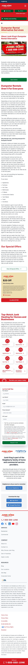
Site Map (3, 572)
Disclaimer (3, 630)
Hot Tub (5, 361)
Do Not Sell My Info (6, 624)
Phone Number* (6, 410)
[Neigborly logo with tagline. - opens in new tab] (21, 451)
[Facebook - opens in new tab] (2, 524)
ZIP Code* (4, 416)
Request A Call (14, 442)
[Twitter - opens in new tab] (6, 524)
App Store (15, 500)
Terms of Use (4, 615)
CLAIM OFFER (14, 300)
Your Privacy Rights (8, 627)
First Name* (5, 390)
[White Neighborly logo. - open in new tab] (4, 1)
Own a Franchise (6, 553)
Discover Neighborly (13, 488)
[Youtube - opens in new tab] (13, 524)
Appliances (6, 353)
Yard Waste (19, 361)
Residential (4, 531)
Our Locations (5, 569)
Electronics (19, 344)
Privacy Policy (14, 432)
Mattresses (19, 353)
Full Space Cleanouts (19, 371)
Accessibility (4, 621)
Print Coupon (7, 295)
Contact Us (4, 547)
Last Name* (5, 397)
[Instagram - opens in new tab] (17, 524)
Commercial (4, 534)
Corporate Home (6, 576)
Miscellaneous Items (7, 371)
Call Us (21, 10)
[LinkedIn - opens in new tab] (9, 524)
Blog (2, 566)
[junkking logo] (14, 515)
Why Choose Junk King (7, 550)
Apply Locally (5, 557)
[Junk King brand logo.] (7, 451)
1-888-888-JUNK (10, 520)
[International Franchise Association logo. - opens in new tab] (4, 580)
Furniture (5, 344)
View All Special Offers (13, 269)
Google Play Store (15, 505)
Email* (3, 403)
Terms (8, 432)
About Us (3, 543)
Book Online (8, 10)
